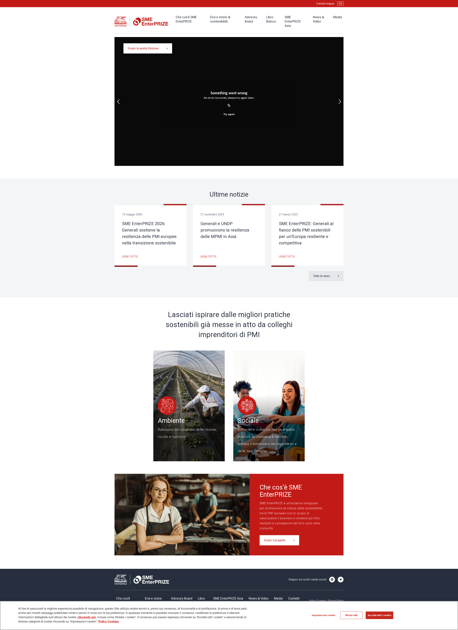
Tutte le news (321, 276)
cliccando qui (86, 617)
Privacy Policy (336, 600)
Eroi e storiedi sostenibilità (155, 601)
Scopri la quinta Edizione (143, 48)
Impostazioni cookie (323, 615)
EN (340, 3)
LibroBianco (203, 601)
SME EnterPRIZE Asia (293, 21)
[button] (118, 102)
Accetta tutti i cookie (379, 615)
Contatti (293, 598)
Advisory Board (251, 19)
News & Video (318, 19)
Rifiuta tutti (351, 615)
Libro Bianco (271, 19)
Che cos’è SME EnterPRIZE (186, 19)
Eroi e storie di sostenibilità (220, 19)
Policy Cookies (318, 600)
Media (337, 17)
